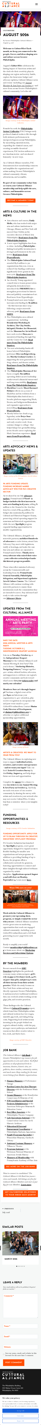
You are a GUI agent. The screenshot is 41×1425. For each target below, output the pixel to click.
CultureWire (8, 30)
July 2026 (8, 1211)
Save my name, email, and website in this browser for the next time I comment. (20, 1354)
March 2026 (11, 1259)
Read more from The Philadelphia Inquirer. (20, 342)
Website (7, 1347)
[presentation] (20, 1243)
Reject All (20, 1421)
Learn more (26, 1184)
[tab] (16, 1266)
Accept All (20, 1411)
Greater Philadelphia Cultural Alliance (18, 41)
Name (7, 1326)
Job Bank (26, 1055)
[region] (20, 1410)
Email (7, 1336)
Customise (20, 1416)
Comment (9, 1296)
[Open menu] (36, 4)
